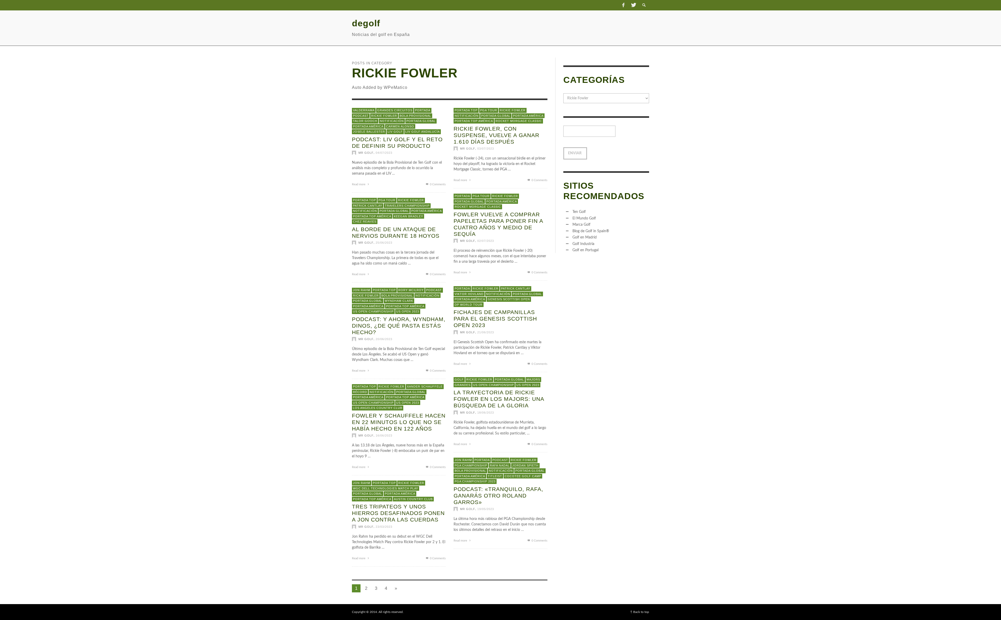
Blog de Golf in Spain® (590, 231)
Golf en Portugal (585, 250)
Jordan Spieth (525, 465)
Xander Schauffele (425, 386)
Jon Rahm (361, 290)
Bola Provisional (415, 115)
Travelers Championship (407, 205)
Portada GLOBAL (421, 120)
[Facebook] (623, 5)
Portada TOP (466, 110)
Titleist (495, 475)
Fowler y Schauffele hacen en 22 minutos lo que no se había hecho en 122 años (398, 421)
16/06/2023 (384, 435)
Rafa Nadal (500, 465)
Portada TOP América (474, 120)
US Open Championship (373, 311)
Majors (533, 379)
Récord (360, 391)
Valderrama (364, 110)
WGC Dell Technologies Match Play (385, 488)
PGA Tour (488, 110)
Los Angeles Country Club (377, 407)
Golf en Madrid (584, 237)
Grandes (463, 384)
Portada (422, 110)
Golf (459, 379)
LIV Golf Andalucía (422, 131)
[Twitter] (633, 5)
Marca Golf (581, 224)
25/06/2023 (384, 242)
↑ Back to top (639, 611)
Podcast (361, 115)
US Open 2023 (407, 311)
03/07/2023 (485, 148)
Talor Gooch (365, 120)
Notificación (392, 120)
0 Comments (437, 184)
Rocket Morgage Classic (519, 120)
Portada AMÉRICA (368, 126)
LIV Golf (395, 131)
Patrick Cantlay (367, 205)
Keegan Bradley (408, 216)
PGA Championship (471, 465)
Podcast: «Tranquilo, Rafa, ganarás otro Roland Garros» (498, 495)
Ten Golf (579, 212)
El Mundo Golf (584, 218)
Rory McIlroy (411, 290)
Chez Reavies (364, 221)
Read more (359, 184)
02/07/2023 (485, 240)
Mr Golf (366, 152)
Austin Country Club (413, 498)
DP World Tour (469, 304)
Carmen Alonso (400, 126)
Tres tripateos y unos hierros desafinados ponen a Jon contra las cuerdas (398, 513)
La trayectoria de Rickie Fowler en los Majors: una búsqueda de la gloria (499, 398)
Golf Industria (583, 244)
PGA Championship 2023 (475, 481)
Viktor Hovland (469, 293)
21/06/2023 (485, 332)
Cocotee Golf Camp (523, 475)
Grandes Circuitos (394, 110)
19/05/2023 (485, 509)
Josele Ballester (369, 131)
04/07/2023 (384, 152)
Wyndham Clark (399, 300)
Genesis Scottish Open (509, 299)
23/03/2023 (384, 526)
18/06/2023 (485, 412)
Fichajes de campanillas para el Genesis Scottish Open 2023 (495, 318)
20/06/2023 (384, 339)
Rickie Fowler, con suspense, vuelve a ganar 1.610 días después (496, 134)
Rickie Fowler (384, 115)
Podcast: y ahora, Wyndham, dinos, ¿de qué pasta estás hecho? (398, 325)
